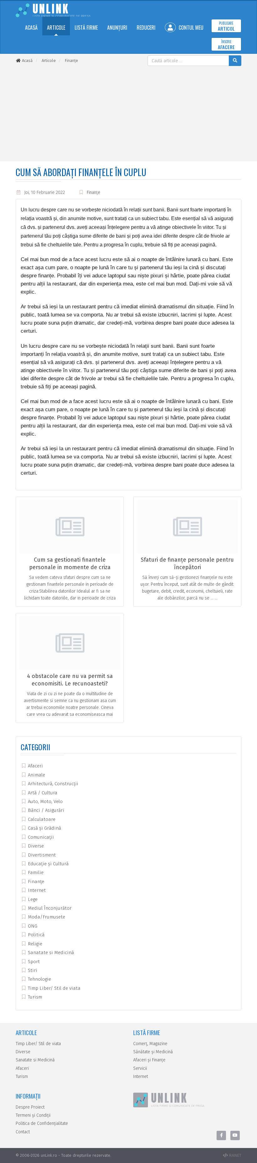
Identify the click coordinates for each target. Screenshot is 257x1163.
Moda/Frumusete (46, 917)
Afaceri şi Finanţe (149, 1060)
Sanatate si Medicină (50, 952)
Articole (56, 27)
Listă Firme (86, 27)
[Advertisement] (128, 113)
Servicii (140, 1068)
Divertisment (41, 855)
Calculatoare (41, 819)
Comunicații (40, 837)
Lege (32, 899)
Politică (36, 935)
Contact (23, 1132)
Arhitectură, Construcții (52, 783)
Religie (34, 944)
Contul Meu (190, 27)
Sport (33, 961)
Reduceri (146, 27)
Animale (36, 775)
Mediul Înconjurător (49, 908)
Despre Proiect (30, 1107)
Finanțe (93, 192)
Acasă (31, 27)
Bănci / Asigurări (45, 810)
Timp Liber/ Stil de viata (54, 988)
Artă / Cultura (42, 793)
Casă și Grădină (44, 828)
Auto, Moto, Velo (45, 801)
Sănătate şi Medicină (153, 1051)
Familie (35, 872)
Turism (34, 997)
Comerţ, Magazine (150, 1043)
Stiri (32, 970)
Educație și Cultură (48, 864)
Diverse (35, 846)
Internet (36, 890)
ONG (32, 926)
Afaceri (35, 766)
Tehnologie (39, 979)
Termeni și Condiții (33, 1115)
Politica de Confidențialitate (42, 1123)
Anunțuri (117, 27)
